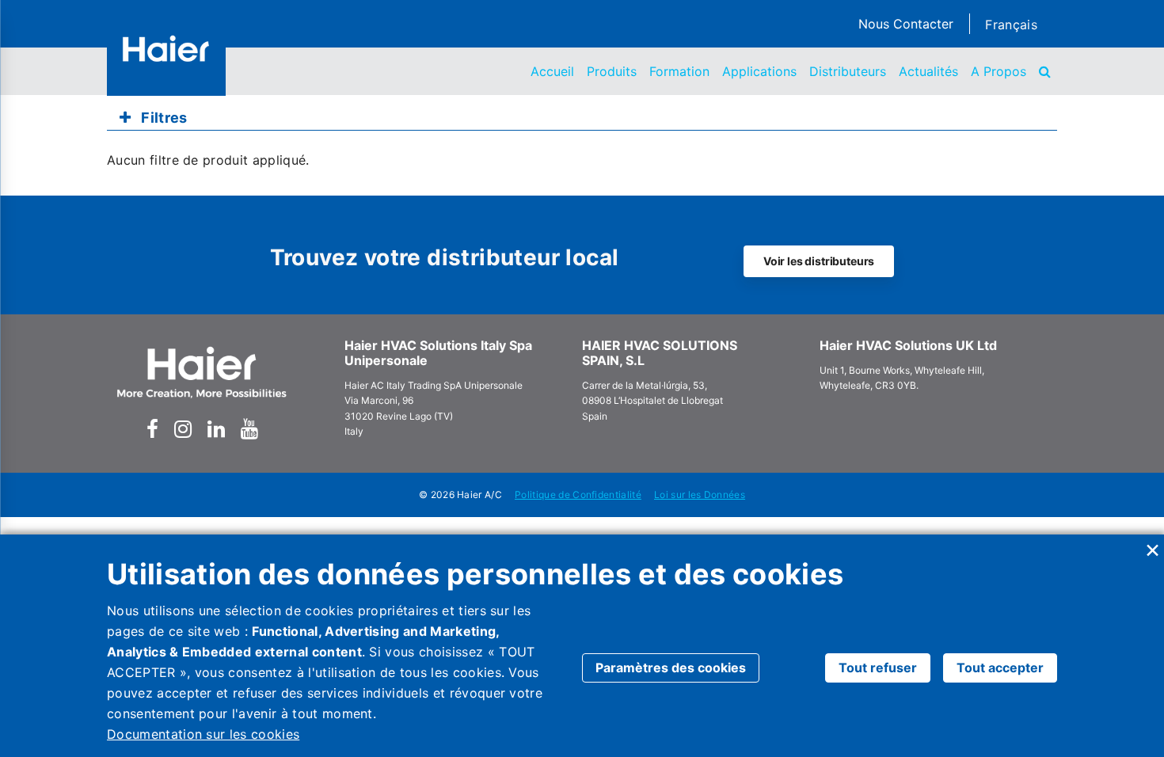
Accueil (552, 71)
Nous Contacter (905, 24)
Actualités (928, 71)
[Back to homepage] (166, 48)
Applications (759, 71)
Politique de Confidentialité (578, 494)
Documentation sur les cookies (203, 734)
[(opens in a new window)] (152, 429)
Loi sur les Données (699, 494)
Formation (679, 71)
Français (1011, 24)
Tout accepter (1000, 667)
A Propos (998, 71)
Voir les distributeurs (818, 261)
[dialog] (582, 645)
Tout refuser (878, 667)
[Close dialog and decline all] (1152, 544)
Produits (612, 71)
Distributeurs (847, 71)
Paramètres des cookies (670, 667)
